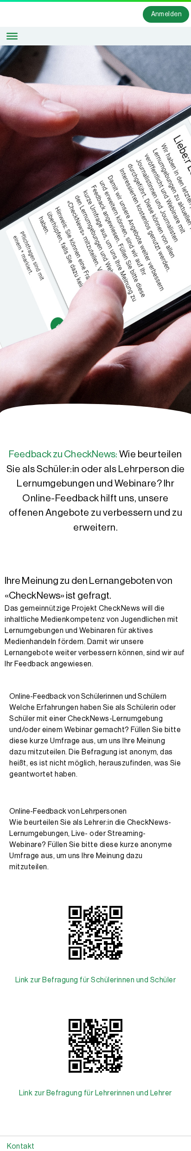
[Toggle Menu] (12, 36)
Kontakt (21, 1146)
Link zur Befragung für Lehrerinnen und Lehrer (95, 1093)
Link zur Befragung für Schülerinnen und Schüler (95, 980)
